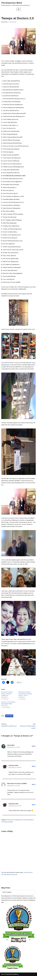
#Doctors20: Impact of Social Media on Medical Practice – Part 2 (25, 693)
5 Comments (12, 22)
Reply (34, 746)
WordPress (15, 974)
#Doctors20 (9, 715)
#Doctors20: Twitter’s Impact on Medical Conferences (7, 693)
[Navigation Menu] (19, 9)
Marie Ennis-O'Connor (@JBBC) (17, 783)
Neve (2, 974)
